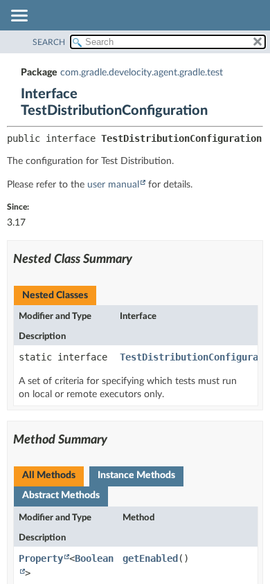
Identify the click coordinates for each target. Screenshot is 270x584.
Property (41, 558)
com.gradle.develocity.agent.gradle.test (141, 72)
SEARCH (49, 42)
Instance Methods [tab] (136, 475)
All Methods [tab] (48, 475)
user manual (113, 185)
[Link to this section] (140, 259)
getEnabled (150, 558)
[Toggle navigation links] (18, 16)
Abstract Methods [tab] (61, 495)
